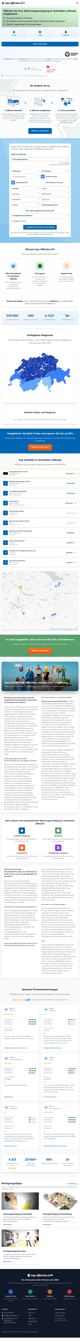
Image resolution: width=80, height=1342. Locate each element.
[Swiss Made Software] (51, 68)
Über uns (31, 1313)
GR (22, 76)
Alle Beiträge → (72, 1184)
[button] (20, 587)
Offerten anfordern (40, 131)
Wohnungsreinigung (12, 76)
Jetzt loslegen (40, 44)
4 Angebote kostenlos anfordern (40, 227)
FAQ (29, 1316)
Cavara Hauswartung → (11, 1146)
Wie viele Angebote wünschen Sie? (40, 211)
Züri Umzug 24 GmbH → (51, 1097)
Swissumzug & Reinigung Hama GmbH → (56, 1146)
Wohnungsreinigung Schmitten (36, 76)
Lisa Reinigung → (9, 1097)
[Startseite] (2, 76)
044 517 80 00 (8, 1313)
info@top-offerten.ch (11, 1316)
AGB (30, 1324)
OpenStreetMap (61, 629)
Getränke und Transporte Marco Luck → (16, 1048)
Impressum (32, 1318)
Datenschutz (32, 1321)
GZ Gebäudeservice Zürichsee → (53, 1048)
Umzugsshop (59, 1316)
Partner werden (60, 1313)
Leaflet (53, 629)
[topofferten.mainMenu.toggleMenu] (77, 3)
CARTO (76, 629)
